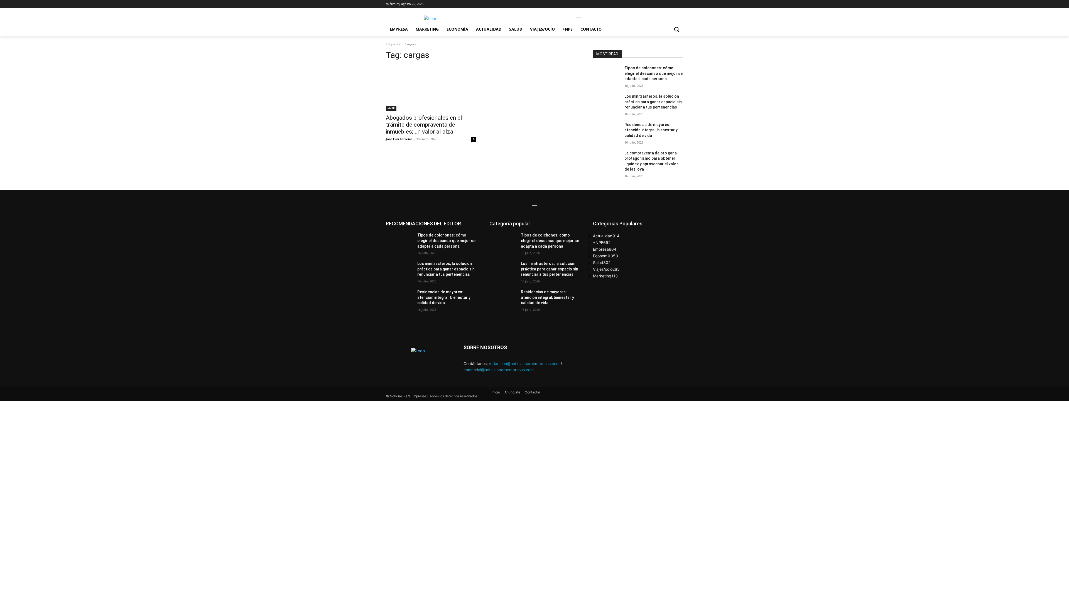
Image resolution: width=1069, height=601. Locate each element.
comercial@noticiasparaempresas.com (499, 369)
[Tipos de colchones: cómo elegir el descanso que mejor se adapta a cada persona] (606, 74)
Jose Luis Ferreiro (399, 139)
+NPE (391, 108)
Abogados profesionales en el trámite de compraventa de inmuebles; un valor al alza (424, 124)
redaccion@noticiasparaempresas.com (524, 363)
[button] (676, 29)
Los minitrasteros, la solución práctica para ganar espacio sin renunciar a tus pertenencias (653, 101)
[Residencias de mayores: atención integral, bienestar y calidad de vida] (606, 131)
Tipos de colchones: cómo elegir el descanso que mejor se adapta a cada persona (653, 73)
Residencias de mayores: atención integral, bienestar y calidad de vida (651, 130)
